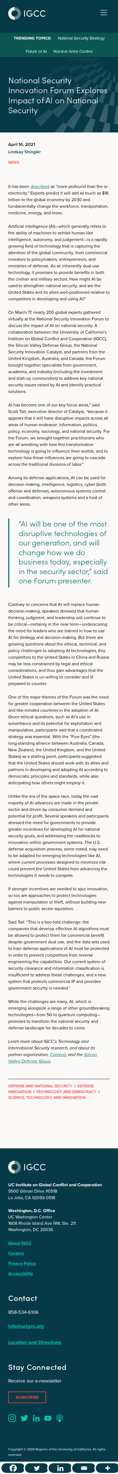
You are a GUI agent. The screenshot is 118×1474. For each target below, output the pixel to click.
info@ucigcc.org (26, 1326)
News (13, 162)
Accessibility (20, 1273)
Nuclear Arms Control (73, 51)
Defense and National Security (40, 1086)
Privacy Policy (22, 1263)
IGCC (27, 13)
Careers (16, 1253)
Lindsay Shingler (24, 152)
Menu (103, 12)
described (39, 186)
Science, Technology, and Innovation (47, 1098)
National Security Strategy (81, 38)
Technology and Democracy (66, 1092)
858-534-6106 (23, 1312)
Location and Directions (34, 1342)
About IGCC (20, 1243)
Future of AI (36, 51)
